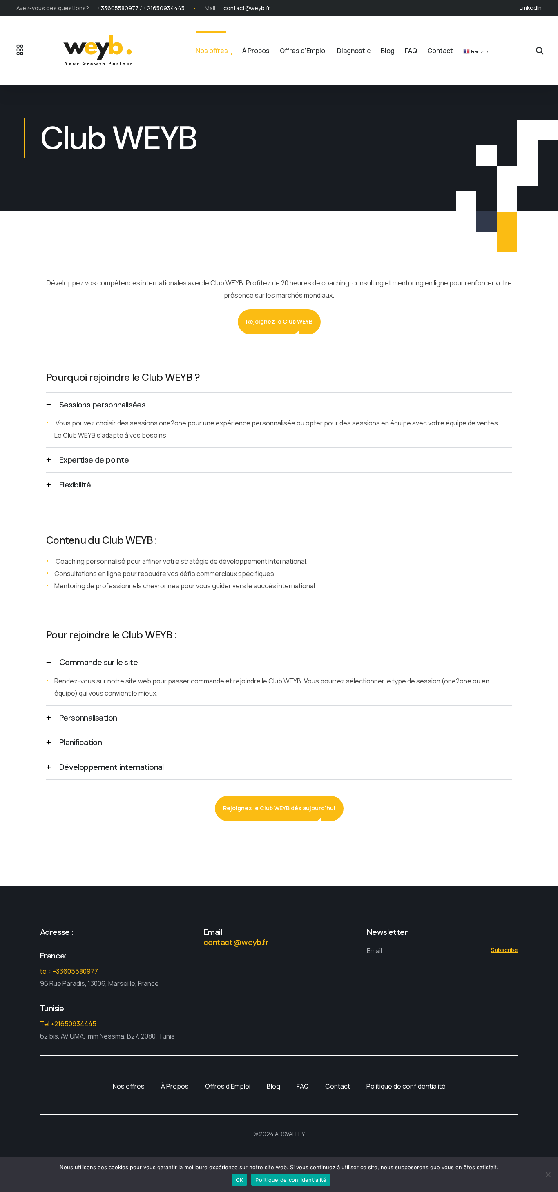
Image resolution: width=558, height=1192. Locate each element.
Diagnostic (354, 50)
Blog (388, 50)
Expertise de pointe (94, 459)
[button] (279, 405)
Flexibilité (75, 484)
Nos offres (212, 50)
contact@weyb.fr (246, 8)
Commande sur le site (98, 662)
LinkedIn (531, 7)
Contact (440, 50)
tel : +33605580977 (69, 971)
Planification (80, 742)
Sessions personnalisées (102, 404)
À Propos (256, 50)
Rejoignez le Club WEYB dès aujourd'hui (279, 808)
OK (239, 1179)
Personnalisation (88, 717)
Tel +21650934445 (68, 1023)
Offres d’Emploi (303, 50)
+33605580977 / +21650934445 (141, 8)
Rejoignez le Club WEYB (279, 321)
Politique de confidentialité (406, 1086)
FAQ (411, 50)
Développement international (111, 767)
